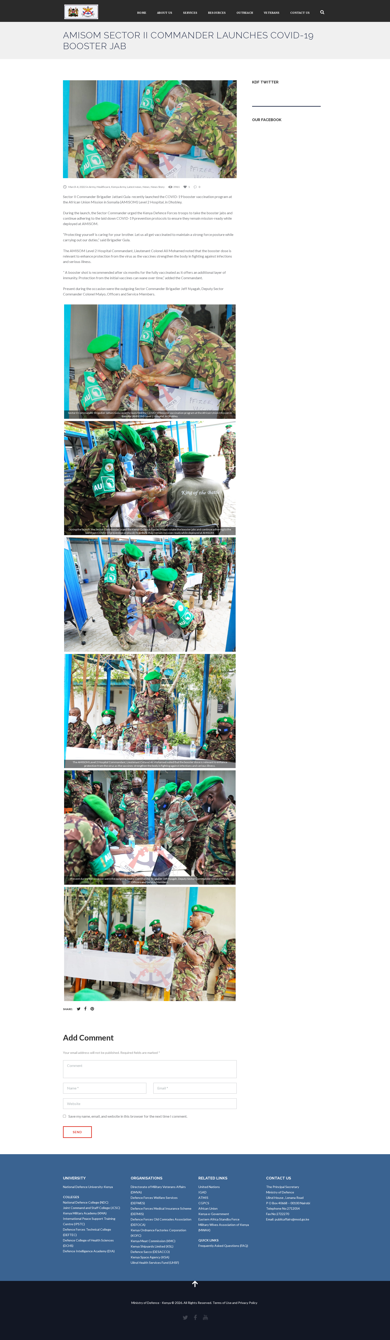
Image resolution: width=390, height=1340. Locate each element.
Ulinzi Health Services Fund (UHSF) (155, 1262)
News (146, 187)
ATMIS (203, 1198)
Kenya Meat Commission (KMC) (153, 1241)
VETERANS (271, 12)
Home (141, 12)
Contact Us (300, 12)
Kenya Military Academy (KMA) (85, 1213)
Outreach (245, 12)
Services (190, 12)
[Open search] (322, 12)
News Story (158, 187)
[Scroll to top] (195, 1284)
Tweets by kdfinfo (265, 93)
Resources (217, 12)
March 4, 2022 (77, 187)
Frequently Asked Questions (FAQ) (223, 1246)
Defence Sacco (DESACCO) (150, 1252)
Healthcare (103, 187)
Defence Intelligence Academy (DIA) (89, 1251)
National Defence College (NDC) (85, 1202)
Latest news (134, 187)
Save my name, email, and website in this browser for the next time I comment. (127, 1116)
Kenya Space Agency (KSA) (150, 1257)
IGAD (202, 1192)
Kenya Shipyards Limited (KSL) (152, 1246)
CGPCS (203, 1203)
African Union (208, 1208)
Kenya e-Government (213, 1214)
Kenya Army (118, 187)
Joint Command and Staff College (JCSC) (91, 1208)
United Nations (209, 1187)
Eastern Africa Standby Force (218, 1219)
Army (92, 187)
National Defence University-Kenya (88, 1187)
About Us (164, 12)
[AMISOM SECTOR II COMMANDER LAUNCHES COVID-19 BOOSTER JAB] (150, 129)
